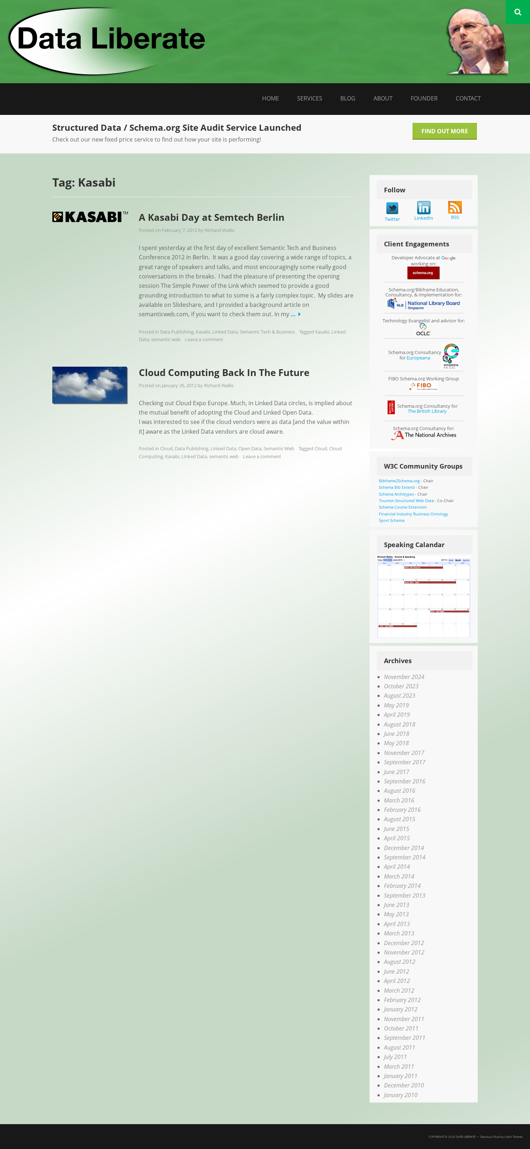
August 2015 (399, 819)
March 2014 (399, 876)
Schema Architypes (396, 494)
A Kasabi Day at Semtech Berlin (211, 217)
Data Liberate (466, 1137)
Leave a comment (204, 339)
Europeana (418, 357)
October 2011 (401, 1028)
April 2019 (397, 715)
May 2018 (396, 743)
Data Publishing (177, 331)
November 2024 (404, 677)
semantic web (166, 339)
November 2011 (404, 1019)
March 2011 (399, 1066)
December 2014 (404, 848)
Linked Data (225, 331)
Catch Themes (513, 1137)
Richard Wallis (219, 230)
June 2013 (396, 905)
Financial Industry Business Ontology (413, 514)
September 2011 (404, 1038)
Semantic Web (279, 448)
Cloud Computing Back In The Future (224, 372)
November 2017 (404, 753)
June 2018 (396, 734)
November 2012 (404, 952)
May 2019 (396, 705)
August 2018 (399, 724)
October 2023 (401, 686)
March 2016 (399, 800)
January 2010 (401, 1095)
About (383, 98)
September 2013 (404, 895)
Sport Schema (392, 520)
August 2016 (399, 791)
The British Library (427, 411)
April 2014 (397, 867)
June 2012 (396, 971)
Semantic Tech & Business (267, 331)
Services (309, 98)
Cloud (166, 448)
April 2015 (397, 838)
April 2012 (397, 981)
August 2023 (399, 695)
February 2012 (402, 1000)
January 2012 (401, 1009)
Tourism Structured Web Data (406, 500)
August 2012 (399, 962)
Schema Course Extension (403, 507)
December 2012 (404, 943)
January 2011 (401, 1076)
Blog (347, 98)
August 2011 (399, 1047)
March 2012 (399, 990)
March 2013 (399, 933)
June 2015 (396, 829)
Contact (468, 98)
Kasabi (203, 331)
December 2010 (404, 1085)
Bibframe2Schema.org (399, 480)
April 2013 (397, 924)
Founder (424, 98)
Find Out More (444, 131)
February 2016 (402, 810)
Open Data (249, 448)
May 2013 (396, 914)
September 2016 (404, 781)
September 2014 (404, 857)
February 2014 (402, 886)
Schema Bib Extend (397, 487)
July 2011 (395, 1057)
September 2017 (404, 762)
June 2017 (396, 772)
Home (270, 98)
